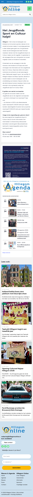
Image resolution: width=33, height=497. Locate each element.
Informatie (19, 480)
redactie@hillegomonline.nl (11, 437)
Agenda (3, 478)
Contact (3, 484)
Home (3, 475)
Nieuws (3, 480)
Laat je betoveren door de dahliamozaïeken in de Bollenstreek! (23, 236)
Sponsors (19, 482)
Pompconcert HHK (22, 222)
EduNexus (19, 494)
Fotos (3, 482)
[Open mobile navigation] (29, 8)
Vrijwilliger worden (21, 484)
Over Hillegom (20, 475)
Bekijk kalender (6, 252)
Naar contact (8, 442)
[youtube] (31, 2)
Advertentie (19, 478)
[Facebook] (26, 2)
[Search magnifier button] (30, 14)
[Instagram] (29, 2)
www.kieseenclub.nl (15, 134)
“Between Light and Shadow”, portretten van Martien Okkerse (22, 214)
